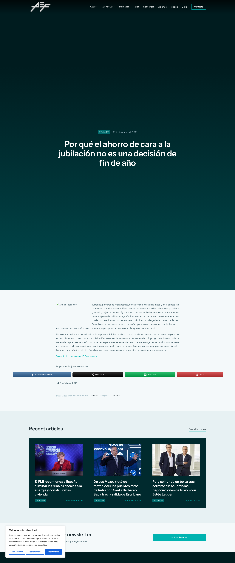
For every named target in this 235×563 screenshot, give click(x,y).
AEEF (95, 395)
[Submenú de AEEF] (97, 6)
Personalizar (17, 552)
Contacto (198, 6)
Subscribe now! (179, 537)
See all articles (197, 429)
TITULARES (104, 132)
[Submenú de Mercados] (130, 6)
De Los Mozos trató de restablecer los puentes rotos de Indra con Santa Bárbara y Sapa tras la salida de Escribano (117, 488)
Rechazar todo (35, 552)
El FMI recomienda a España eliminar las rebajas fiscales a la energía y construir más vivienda (58, 488)
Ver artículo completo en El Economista (76, 356)
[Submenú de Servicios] (115, 6)
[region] (35, 542)
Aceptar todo (53, 552)
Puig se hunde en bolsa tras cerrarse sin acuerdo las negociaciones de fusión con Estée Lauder (174, 488)
